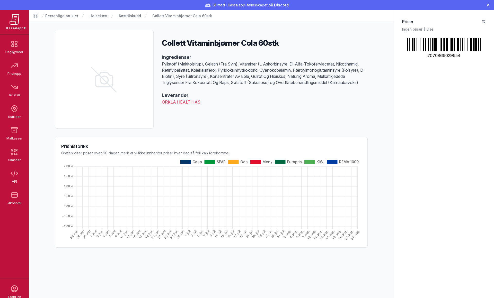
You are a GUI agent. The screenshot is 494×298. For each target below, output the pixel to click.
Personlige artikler (61, 16)
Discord (281, 5)
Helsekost (99, 16)
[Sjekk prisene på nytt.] (484, 22)
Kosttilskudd (130, 16)
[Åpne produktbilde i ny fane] (104, 79)
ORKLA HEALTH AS (181, 102)
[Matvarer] (35, 15)
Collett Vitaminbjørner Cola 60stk (182, 16)
